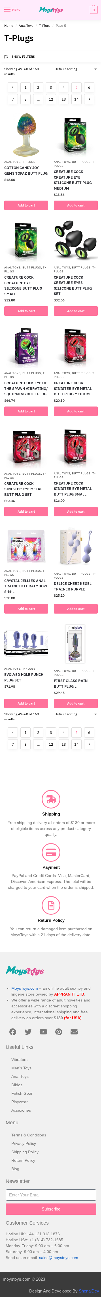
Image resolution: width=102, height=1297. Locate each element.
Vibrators (19, 1059)
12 (51, 99)
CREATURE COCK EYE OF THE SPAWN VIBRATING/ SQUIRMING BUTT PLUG (26, 388)
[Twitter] (28, 1032)
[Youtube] (43, 1032)
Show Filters (23, 57)
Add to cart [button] (26, 205)
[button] (93, 10)
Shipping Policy (25, 1152)
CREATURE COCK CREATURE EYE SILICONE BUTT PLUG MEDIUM (73, 180)
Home (8, 25)
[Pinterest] (59, 1032)
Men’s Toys (21, 1068)
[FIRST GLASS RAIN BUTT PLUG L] (76, 644)
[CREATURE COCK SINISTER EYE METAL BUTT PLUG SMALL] (76, 446)
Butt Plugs (81, 162)
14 (76, 99)
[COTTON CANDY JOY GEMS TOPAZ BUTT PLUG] (26, 135)
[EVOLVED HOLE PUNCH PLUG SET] (26, 642)
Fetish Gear (22, 1093)
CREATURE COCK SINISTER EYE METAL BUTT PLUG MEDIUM (73, 388)
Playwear (19, 1102)
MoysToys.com (24, 988)
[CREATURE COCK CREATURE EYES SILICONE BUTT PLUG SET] (76, 240)
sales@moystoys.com (58, 1257)
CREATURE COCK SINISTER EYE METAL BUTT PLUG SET (23, 489)
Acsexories (21, 1110)
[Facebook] (13, 1032)
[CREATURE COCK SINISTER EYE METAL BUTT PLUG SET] (26, 446)
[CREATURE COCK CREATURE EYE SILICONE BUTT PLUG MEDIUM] (76, 135)
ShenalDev (89, 1291)
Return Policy (23, 1160)
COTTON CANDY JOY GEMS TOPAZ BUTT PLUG (26, 170)
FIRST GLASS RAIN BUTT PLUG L (71, 683)
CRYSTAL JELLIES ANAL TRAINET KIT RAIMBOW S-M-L (25, 586)
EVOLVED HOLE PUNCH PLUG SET (23, 677)
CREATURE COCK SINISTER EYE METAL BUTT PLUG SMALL (73, 489)
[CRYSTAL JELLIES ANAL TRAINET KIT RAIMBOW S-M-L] (26, 545)
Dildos (16, 1085)
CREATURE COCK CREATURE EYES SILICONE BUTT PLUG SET (73, 285)
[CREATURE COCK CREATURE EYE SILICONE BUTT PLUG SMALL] (26, 240)
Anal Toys (26, 25)
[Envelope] (74, 1032)
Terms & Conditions (28, 1135)
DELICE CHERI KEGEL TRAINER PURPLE (73, 586)
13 (63, 99)
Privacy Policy (23, 1143)
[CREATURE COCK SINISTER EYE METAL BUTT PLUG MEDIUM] (76, 346)
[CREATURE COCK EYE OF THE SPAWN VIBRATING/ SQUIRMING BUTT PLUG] (26, 346)
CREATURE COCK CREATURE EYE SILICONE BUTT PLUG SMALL (23, 285)
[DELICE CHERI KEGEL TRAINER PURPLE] (76, 546)
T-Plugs (44, 25)
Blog (15, 1169)
